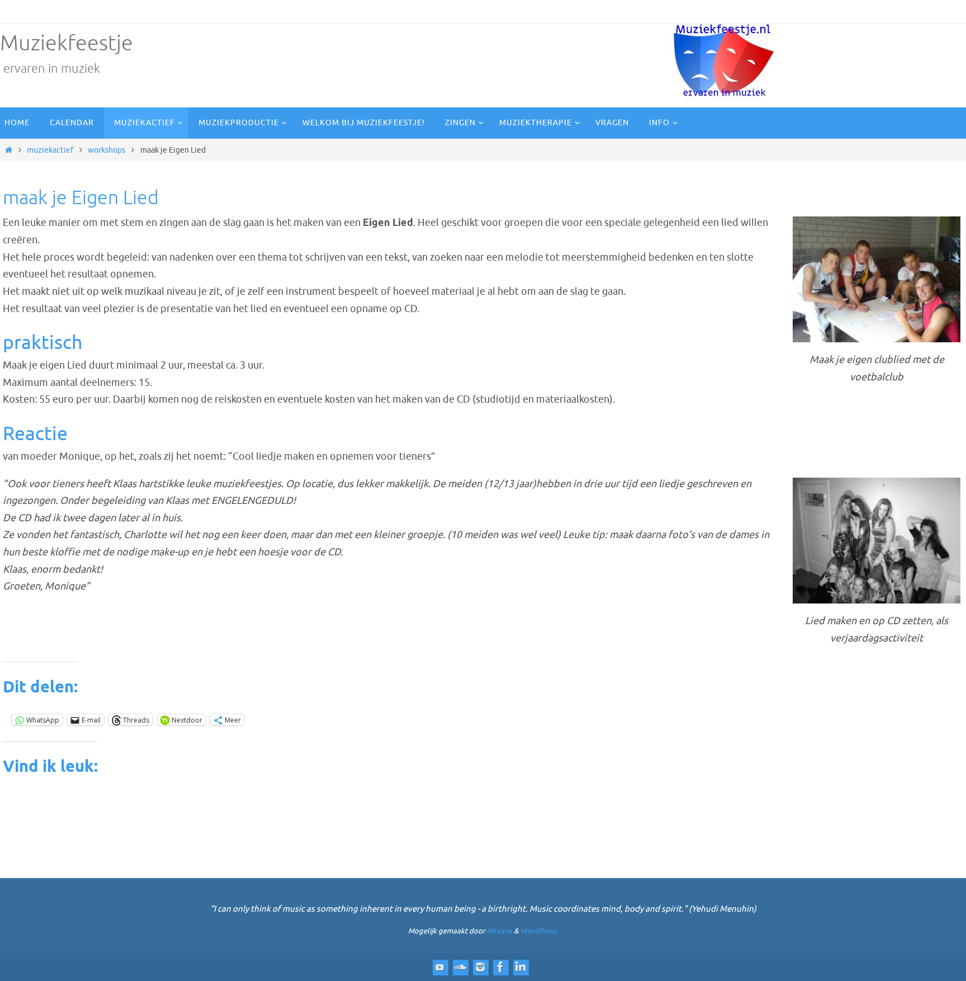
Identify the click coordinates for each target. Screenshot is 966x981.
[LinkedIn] (520, 967)
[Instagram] (480, 967)
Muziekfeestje (66, 43)
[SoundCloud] (460, 967)
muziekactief (50, 150)
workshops (106, 150)
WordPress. (539, 931)
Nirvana (499, 931)
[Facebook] (500, 967)
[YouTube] (440, 967)
